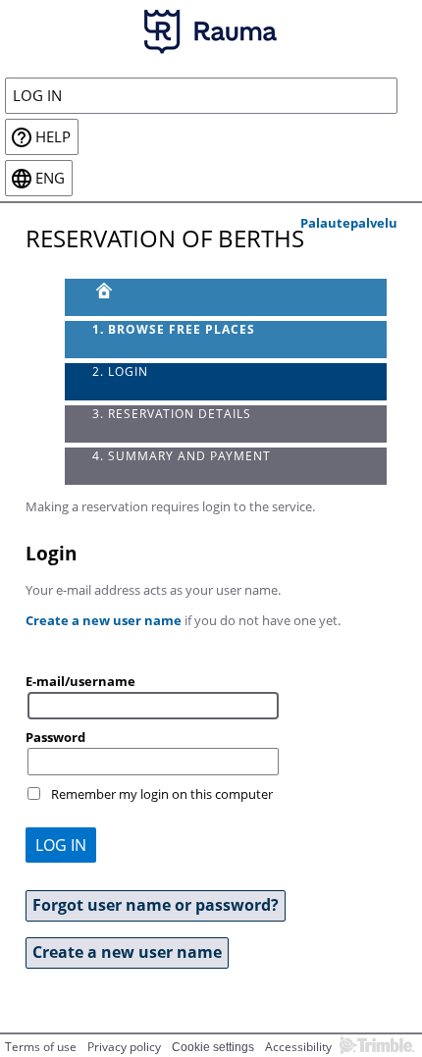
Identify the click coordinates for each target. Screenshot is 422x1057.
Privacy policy (124, 1046)
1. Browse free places (173, 329)
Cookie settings (213, 1047)
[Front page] (226, 297)
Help (53, 137)
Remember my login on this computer (162, 794)
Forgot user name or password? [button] (155, 905)
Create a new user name (104, 620)
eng (50, 178)
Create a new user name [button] (127, 952)
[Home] (211, 30)
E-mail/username (80, 681)
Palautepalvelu (348, 223)
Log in (37, 95)
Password (55, 737)
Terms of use (41, 1046)
